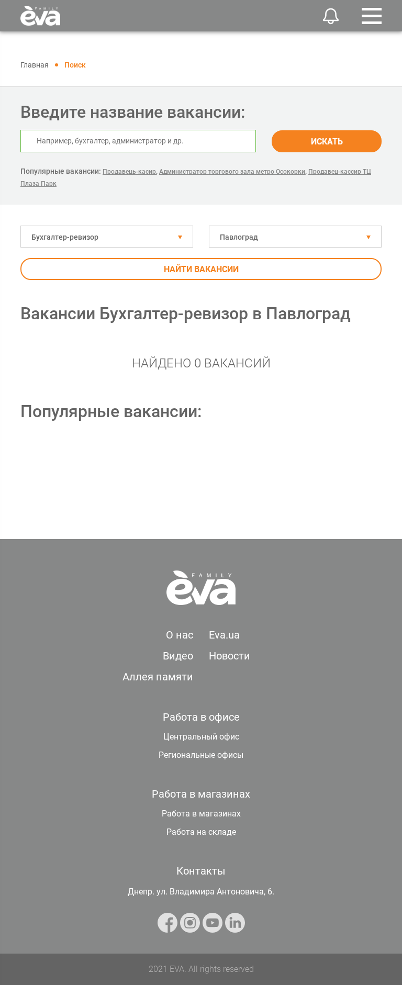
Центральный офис (201, 737)
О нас (179, 635)
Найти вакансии (201, 269)
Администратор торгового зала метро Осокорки (232, 171)
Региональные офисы (201, 755)
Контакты (201, 871)
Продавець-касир (129, 171)
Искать (327, 142)
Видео (178, 656)
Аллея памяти (157, 676)
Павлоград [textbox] (239, 237)
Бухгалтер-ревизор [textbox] (64, 237)
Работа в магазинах (201, 814)
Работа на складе (201, 832)
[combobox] (106, 237)
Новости (229, 656)
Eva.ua (224, 635)
